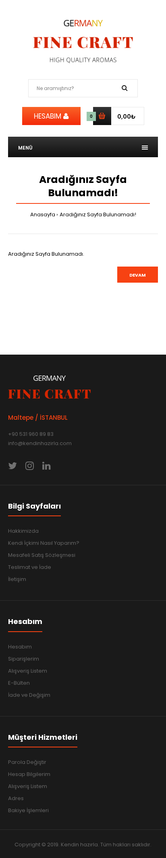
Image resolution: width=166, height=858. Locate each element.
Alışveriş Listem (27, 671)
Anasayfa (42, 214)
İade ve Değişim (29, 695)
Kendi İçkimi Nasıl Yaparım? (43, 543)
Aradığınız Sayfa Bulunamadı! (98, 214)
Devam (137, 275)
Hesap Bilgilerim (29, 774)
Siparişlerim (23, 659)
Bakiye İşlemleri (28, 810)
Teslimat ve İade (29, 567)
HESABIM (48, 116)
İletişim (17, 579)
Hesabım (20, 647)
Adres (16, 798)
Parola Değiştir (27, 762)
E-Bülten (19, 683)
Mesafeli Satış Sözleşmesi (41, 555)
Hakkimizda (23, 531)
